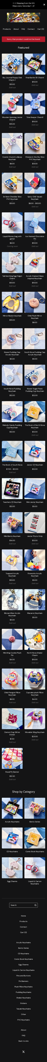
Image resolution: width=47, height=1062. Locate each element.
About (16, 29)
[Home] (23, 17)
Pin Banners (23, 981)
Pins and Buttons (23, 975)
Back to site (24, 1041)
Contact (31, 29)
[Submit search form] (35, 905)
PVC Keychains (23, 1020)
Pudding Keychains (23, 992)
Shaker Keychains (23, 998)
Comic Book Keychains (23, 959)
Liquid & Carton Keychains (23, 970)
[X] (23, 1052)
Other (23, 1014)
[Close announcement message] (44, 4)
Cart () (40, 29)
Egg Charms (24, 964)
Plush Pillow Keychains (23, 986)
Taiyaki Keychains (23, 1009)
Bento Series (23, 948)
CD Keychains (23, 953)
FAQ (23, 29)
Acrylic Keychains (23, 942)
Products (7, 29)
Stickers (23, 1003)
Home (23, 916)
